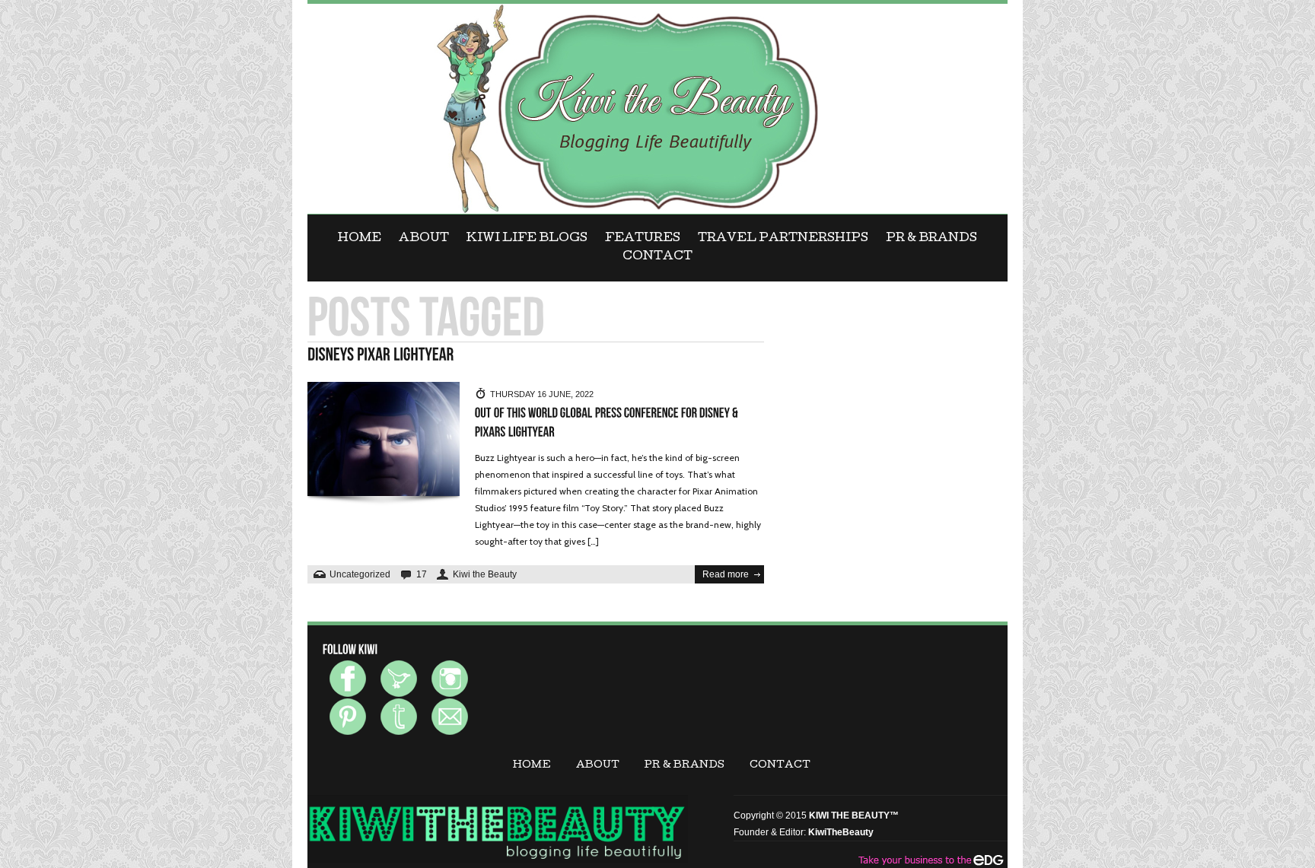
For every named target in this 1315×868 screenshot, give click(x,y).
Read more (725, 574)
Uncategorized (360, 574)
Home (359, 239)
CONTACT (657, 257)
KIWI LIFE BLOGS (526, 239)
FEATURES (642, 239)
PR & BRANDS (931, 239)
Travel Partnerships (783, 239)
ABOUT (424, 239)
